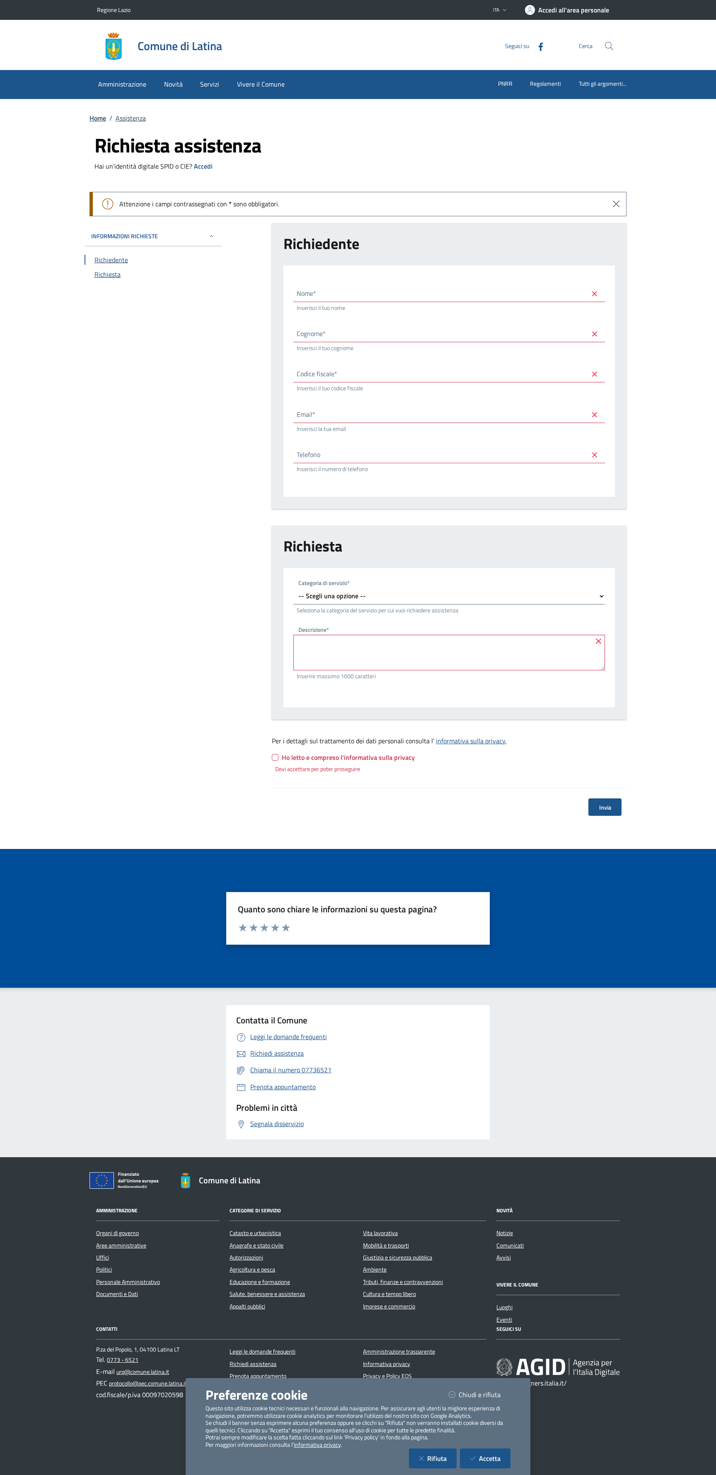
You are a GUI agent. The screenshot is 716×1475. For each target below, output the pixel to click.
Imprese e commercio (389, 1306)
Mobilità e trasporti (386, 1245)
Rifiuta (442, 1458)
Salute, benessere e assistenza (267, 1293)
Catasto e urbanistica (255, 1233)
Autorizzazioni (246, 1257)
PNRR (505, 83)
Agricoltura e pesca (252, 1269)
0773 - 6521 (122, 1359)
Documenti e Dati (117, 1293)
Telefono (308, 454)
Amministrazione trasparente (399, 1351)
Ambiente (375, 1269)
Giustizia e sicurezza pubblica (397, 1257)
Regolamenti (545, 83)
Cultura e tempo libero (389, 1293)
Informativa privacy (386, 1364)
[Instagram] (526, 1351)
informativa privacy (317, 1444)
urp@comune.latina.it (142, 1371)
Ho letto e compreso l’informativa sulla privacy (348, 757)
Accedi (203, 166)
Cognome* (311, 334)
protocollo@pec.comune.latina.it (148, 1383)
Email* (306, 414)
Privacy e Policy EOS (387, 1376)
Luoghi (504, 1307)
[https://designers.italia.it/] (558, 1367)
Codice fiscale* (317, 374)
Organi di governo (117, 1233)
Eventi (504, 1319)
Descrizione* (313, 631)
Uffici (102, 1257)
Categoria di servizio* (324, 584)
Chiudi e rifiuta (484, 1394)
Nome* (306, 293)
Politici (104, 1269)
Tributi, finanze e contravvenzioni (403, 1281)
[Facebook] (537, 46)
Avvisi (503, 1257)
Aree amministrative (121, 1245)
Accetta (494, 1458)
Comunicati (510, 1245)
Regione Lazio (114, 9)
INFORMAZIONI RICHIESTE (124, 236)
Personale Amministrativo (128, 1281)
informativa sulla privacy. (471, 741)
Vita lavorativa (380, 1233)
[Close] (616, 204)
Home (98, 118)
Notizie (504, 1233)
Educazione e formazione (260, 1281)
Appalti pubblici (247, 1306)
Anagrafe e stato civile (256, 1245)
